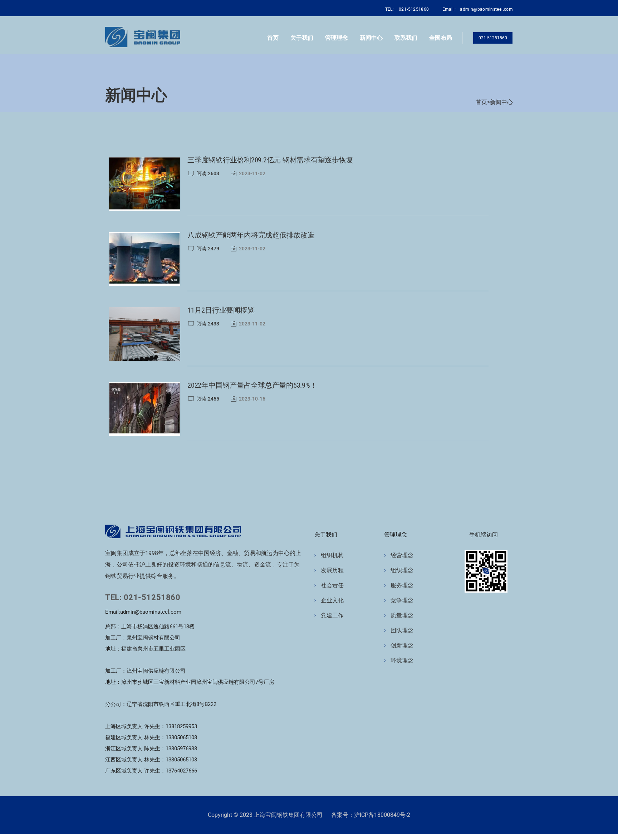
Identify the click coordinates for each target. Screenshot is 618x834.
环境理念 (402, 660)
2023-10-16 (252, 399)
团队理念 (402, 630)
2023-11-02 (252, 173)
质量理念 (402, 615)
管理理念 (336, 37)
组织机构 (332, 555)
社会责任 (332, 585)
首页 (273, 37)
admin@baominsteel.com (486, 9)
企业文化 (332, 600)
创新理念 (402, 645)
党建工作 (332, 615)
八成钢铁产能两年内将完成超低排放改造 (251, 235)
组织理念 (402, 570)
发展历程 (332, 570)
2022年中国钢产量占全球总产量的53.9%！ (252, 385)
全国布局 (440, 37)
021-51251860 (493, 37)
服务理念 (402, 585)
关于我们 (301, 37)
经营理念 (402, 555)
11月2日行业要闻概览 (220, 310)
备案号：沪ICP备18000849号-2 (370, 814)
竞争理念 (402, 600)
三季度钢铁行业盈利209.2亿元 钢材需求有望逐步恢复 (270, 160)
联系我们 (405, 37)
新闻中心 (371, 37)
